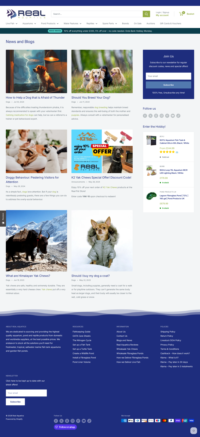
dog (54, 191)
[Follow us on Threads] (156, 116)
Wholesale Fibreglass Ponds (130, 353)
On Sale (137, 23)
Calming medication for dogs (19, 115)
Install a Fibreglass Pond (84, 357)
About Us (121, 331)
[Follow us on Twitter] (150, 116)
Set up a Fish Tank (81, 344)
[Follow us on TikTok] (178, 116)
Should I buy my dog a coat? (90, 276)
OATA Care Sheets (81, 336)
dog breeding (100, 107)
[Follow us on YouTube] (173, 116)
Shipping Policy (167, 331)
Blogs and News (124, 340)
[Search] (146, 14)
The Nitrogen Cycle (82, 340)
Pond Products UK (168, 192)
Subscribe (168, 85)
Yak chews (47, 289)
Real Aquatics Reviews (127, 344)
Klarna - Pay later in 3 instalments (176, 366)
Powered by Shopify (14, 419)
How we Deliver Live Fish (128, 362)
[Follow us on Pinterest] (167, 116)
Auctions (151, 23)
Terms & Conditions (169, 349)
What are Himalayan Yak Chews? (28, 276)
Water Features (71, 23)
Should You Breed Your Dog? (90, 97)
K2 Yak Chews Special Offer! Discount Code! (101, 177)
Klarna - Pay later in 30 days (174, 362)
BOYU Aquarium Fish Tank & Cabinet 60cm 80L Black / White (174, 141)
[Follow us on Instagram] (162, 116)
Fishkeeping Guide (81, 331)
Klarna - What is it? (169, 357)
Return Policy (166, 336)
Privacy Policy (167, 344)
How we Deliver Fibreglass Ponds (132, 357)
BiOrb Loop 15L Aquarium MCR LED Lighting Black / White (173, 171)
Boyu (162, 136)
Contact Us (122, 336)
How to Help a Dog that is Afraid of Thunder (35, 97)
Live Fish (10, 23)
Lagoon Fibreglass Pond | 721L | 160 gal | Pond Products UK (174, 197)
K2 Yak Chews (110, 187)
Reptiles (90, 23)
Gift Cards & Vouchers (170, 23)
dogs (25, 191)
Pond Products (48, 23)
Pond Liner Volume (81, 362)
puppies (75, 115)
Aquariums (28, 23)
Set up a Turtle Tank (82, 349)
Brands (125, 23)
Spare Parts (108, 23)
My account (162, 15)
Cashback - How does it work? (175, 353)
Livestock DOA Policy (170, 340)
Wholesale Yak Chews (127, 349)
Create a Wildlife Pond (83, 353)
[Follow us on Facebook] (145, 116)
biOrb (162, 166)
